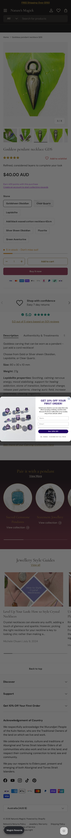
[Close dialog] (69, 399)
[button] (14, 830)
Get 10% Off (53, 431)
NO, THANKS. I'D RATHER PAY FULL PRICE (53, 436)
